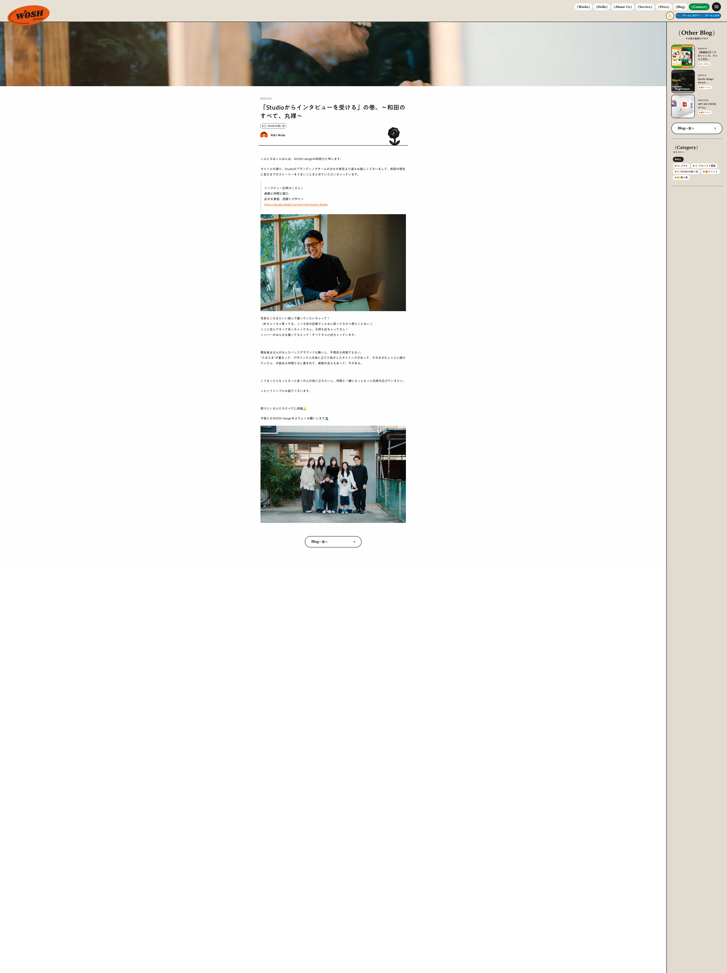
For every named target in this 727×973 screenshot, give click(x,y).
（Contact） (699, 7)
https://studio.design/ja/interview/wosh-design (296, 204)
